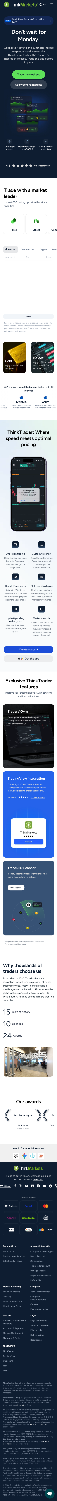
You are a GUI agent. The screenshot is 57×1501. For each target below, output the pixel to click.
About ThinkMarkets (40, 1291)
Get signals (15, 887)
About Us (20, 1405)
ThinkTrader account (40, 1266)
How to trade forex (12, 1306)
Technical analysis (11, 1291)
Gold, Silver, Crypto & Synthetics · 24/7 (24, 21)
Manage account (38, 1270)
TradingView (9, 1356)
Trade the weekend (28, 74)
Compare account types (42, 1251)
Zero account (36, 1261)
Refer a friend (36, 1280)
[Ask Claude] (41, 1156)
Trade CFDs (8, 1251)
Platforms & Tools (11, 1338)
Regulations (36, 1340)
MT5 (5, 1370)
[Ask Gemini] (24, 1156)
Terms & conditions (39, 1325)
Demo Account (37, 1256)
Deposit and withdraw (40, 1275)
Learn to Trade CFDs (12, 1301)
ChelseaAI (8, 1361)
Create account (28, 649)
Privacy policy (37, 1330)
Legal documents (38, 1320)
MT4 (5, 1365)
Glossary (7, 1296)
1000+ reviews (38, 797)
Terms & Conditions (37, 1424)
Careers (34, 1304)
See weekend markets (28, 84)
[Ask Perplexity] (32, 1156)
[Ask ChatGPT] (16, 1156)
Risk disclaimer (37, 1335)
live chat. (38, 1179)
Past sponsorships (39, 1309)
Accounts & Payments (13, 1328)
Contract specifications (14, 1256)
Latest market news (12, 1261)
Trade (28, 316)
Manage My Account (13, 1333)
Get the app (32, 658)
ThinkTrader (8, 1351)
